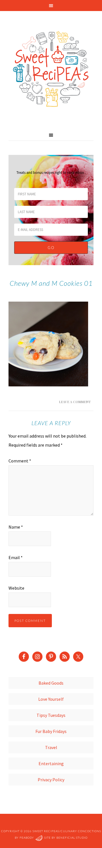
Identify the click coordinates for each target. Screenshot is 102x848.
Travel (51, 747)
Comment (19, 461)
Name (15, 527)
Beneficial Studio (72, 837)
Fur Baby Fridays (51, 731)
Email (15, 557)
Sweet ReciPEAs (51, 69)
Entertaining (51, 763)
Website (16, 588)
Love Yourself (51, 699)
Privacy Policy (51, 779)
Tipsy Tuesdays (51, 715)
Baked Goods (51, 683)
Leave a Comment (75, 401)
